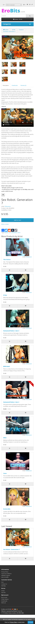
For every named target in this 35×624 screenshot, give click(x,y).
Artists (3, 590)
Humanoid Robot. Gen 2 (11, 402)
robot (18, 232)
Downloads (15, 85)
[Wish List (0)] (27, 4)
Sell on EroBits (5, 577)
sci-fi (10, 232)
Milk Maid (6, 366)
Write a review (5, 224)
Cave (5, 473)
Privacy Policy (4, 572)
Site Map (3, 586)
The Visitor (7, 259)
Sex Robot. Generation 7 (11, 549)
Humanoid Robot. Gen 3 (11, 331)
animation (14, 232)
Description (6, 85)
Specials (3, 592)
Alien (4, 438)
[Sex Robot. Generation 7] (17, 47)
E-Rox (5, 295)
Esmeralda (6, 509)
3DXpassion (8, 206)
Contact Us (4, 584)
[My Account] (24, 4)
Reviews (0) (23, 85)
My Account (4, 597)
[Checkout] (32, 4)
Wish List (3, 603)
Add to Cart (17, 220)
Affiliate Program (5, 575)
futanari (6, 232)
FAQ (2, 582)
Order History (4, 599)
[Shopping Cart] (29, 4)
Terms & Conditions (6, 573)
